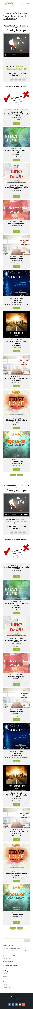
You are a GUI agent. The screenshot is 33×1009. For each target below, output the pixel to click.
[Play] (6, 55)
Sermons (5, 979)
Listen (16, 123)
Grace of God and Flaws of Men (11, 948)
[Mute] (22, 55)
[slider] (14, 54)
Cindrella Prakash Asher (9, 956)
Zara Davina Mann (8, 961)
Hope (7, 68)
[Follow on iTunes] (23, 1004)
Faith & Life (23, 66)
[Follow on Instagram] (16, 1004)
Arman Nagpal (7, 958)
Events (5, 976)
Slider (4, 982)
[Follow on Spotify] (20, 1004)
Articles (5, 973)
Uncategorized (7, 987)
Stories (5, 984)
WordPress (17, 999)
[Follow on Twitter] (13, 1004)
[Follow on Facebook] (9, 1004)
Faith (17, 66)
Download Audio (21, 69)
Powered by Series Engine (16, 480)
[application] (16, 55)
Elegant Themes (17, 997)
